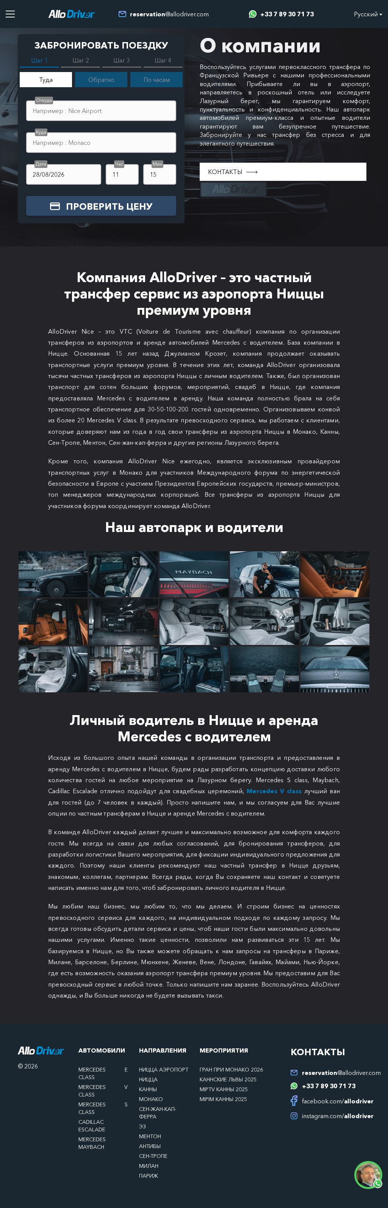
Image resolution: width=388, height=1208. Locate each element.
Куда (41, 132)
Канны (148, 1089)
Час (119, 164)
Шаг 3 (121, 60)
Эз (142, 1126)
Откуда (44, 100)
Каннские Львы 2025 (228, 1079)
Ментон (150, 1136)
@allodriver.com (169, 14)
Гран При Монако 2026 (231, 1069)
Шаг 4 (163, 60)
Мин (157, 164)
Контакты (225, 172)
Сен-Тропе (153, 1156)
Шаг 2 (80, 60)
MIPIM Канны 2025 (223, 1099)
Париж (148, 1175)
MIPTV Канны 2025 (224, 1089)
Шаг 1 (39, 60)
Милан (148, 1166)
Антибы (150, 1146)
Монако (151, 1099)
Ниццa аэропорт (163, 1069)
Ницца (148, 1079)
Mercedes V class (275, 791)
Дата (41, 164)
